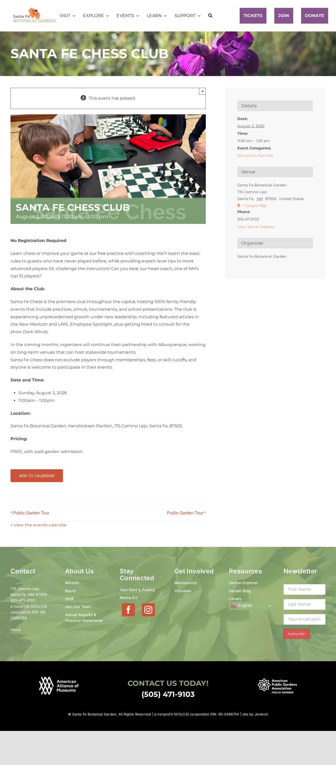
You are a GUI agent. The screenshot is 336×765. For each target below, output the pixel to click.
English (244, 606)
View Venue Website (256, 226)
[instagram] (148, 609)
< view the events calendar (38, 524)
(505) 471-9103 (168, 694)
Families (265, 155)
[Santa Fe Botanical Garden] (34, 9)
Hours (15, 629)
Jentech (261, 714)
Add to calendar (36, 475)
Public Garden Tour (31, 513)
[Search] (210, 15)
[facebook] (128, 609)
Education (246, 155)
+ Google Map (253, 205)
